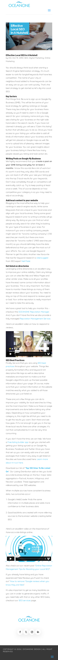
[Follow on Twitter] (26, 632)
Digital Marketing (36, 58)
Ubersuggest (42, 257)
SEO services (25, 600)
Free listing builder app (18, 442)
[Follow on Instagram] (32, 632)
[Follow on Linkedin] (38, 632)
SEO (26, 58)
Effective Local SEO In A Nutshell (21, 55)
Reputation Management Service (35, 318)
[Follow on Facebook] (20, 632)
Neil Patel (26, 261)
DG (9, 58)
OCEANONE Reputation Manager (33, 312)
